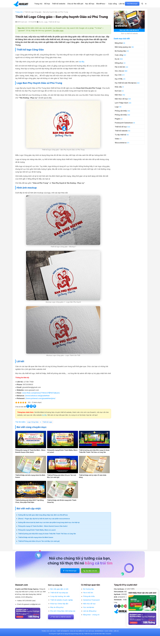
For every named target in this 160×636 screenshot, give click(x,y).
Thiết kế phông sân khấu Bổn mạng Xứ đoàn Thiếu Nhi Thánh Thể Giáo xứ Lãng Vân (47, 534)
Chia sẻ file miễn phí (75, 4)
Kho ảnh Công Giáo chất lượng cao (62, 611)
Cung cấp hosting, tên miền (60, 596)
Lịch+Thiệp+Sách (121, 103)
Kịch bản (118, 91)
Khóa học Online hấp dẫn (59, 604)
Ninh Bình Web (100, 633)
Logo (46, 22)
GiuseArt (108, 633)
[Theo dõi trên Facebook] (115, 606)
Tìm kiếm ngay (58, 31)
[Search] (142, 3)
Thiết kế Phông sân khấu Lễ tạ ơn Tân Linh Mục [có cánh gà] (39, 541)
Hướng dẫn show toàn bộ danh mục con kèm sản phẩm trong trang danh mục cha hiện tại (49, 522)
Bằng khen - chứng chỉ (91, 615)
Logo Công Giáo (33, 422)
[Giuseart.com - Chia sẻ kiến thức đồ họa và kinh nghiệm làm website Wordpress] (22, 3)
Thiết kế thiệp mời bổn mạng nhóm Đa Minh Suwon (35, 537)
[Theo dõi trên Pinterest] (125, 606)
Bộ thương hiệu (120, 51)
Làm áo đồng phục (89, 611)
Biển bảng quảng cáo (123, 47)
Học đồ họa (89, 4)
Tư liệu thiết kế (120, 135)
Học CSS (118, 75)
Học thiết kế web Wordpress (126, 83)
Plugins (117, 119)
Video (117, 139)
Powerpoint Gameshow (124, 123)
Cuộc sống (112, 4)
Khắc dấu (118, 87)
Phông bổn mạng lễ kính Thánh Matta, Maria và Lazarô (37, 530)
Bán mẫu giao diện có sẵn (59, 589)
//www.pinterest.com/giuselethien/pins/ (40, 398)
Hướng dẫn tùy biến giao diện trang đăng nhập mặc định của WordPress (43, 515)
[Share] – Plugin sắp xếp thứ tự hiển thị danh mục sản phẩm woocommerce (44, 519)
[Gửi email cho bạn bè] (31, 406)
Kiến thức (118, 95)
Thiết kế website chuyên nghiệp (61, 600)
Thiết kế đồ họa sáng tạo (59, 593)
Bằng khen (119, 43)
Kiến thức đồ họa (121, 99)
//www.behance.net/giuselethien (37, 396)
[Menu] (146, 4)
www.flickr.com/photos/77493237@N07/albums (41, 393)
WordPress (100, 4)
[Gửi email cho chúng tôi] (118, 606)
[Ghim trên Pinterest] (34, 406)
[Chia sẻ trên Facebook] (27, 406)
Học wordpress (88, 607)
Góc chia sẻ (119, 71)
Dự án (41, 22)
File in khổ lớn (120, 67)
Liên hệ (121, 4)
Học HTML (119, 79)
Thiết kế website (58, 4)
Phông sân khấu (121, 111)
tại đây (81, 62)
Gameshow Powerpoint (91, 600)
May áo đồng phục (57, 607)
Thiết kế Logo (47, 422)
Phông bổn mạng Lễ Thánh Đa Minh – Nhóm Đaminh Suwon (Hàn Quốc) (42, 526)
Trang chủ (38, 4)
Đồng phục (119, 63)
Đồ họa (47, 4)
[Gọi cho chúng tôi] (122, 606)
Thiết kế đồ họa (54, 22)
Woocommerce (120, 143)
